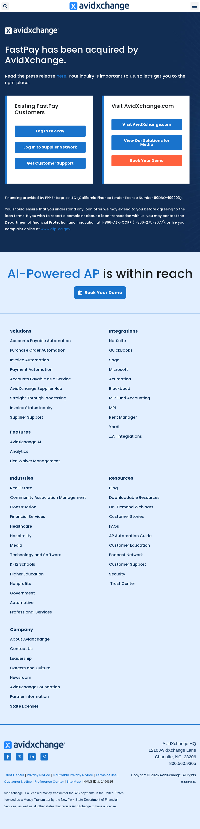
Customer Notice (18, 781)
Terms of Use (106, 775)
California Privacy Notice (73, 775)
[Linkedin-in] (32, 756)
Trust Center (14, 775)
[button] (5, 6)
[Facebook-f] (7, 756)
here (61, 76)
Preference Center (49, 781)
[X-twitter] (19, 756)
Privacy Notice (38, 775)
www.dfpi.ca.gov (55, 229)
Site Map (74, 781)
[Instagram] (44, 756)
